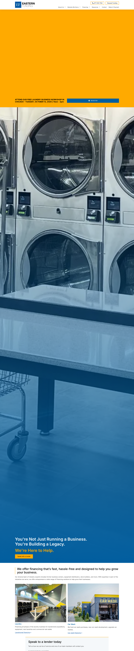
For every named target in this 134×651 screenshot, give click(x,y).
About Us (61, 7)
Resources (95, 7)
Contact (104, 7)
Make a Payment (114, 7)
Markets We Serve (73, 7)
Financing (85, 7)
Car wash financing (74, 633)
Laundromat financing (22, 632)
